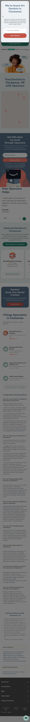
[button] (15, 35)
